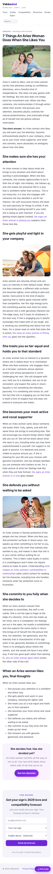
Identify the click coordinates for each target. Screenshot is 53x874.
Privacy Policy (28, 869)
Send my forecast (26, 843)
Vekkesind (7, 31)
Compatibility (24, 12)
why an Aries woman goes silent (22, 658)
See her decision (27, 773)
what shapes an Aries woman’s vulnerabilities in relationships (26, 570)
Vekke (14, 5)
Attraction (37, 12)
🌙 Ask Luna (42, 869)
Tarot (5, 12)
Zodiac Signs (13, 14)
